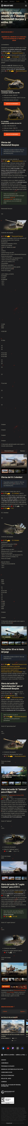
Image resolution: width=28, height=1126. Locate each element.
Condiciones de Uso (6, 1072)
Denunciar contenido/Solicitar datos (12, 1069)
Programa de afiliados (7, 1066)
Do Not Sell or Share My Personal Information (11, 1085)
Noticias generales (5, 1038)
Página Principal (4, 10)
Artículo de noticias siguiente (23, 1011)
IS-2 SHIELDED (21, 37)
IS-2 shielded (10, 992)
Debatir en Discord (6, 32)
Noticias (10, 10)
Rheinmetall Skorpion (19, 990)
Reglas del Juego (6, 1078)
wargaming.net (8, 1092)
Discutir (15, 1038)
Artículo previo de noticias (4, 1011)
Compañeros (4, 1063)
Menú (26, 6)
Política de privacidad (7, 1075)
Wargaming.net (9, 1123)
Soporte (3, 1060)
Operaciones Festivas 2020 (16, 795)
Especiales (16, 10)
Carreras (4, 1081)
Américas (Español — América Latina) (14, 1055)
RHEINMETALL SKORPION (9, 37)
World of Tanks (7, 6)
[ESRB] (7, 1100)
